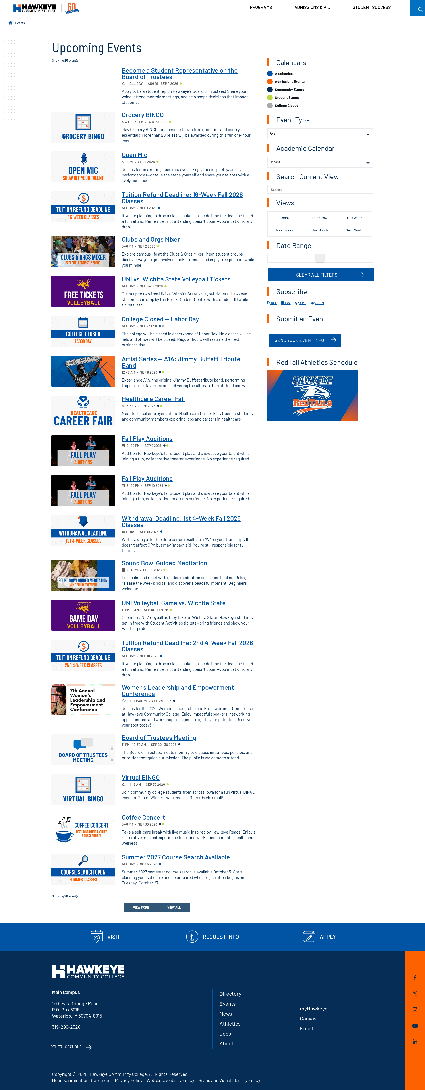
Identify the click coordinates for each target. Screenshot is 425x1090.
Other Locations (66, 1046)
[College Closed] (163, 326)
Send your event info (299, 340)
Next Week (284, 230)
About (227, 1043)
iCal (287, 303)
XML (302, 303)
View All (174, 907)
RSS (273, 303)
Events (20, 23)
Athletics (230, 1023)
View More (141, 907)
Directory (230, 993)
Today (284, 217)
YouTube (415, 1026)
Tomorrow (320, 217)
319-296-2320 (66, 1027)
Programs (261, 7)
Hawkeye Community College (46, 8)
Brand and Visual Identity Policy (229, 1080)
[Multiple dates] (123, 445)
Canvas (308, 1018)
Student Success (372, 7)
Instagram (415, 1010)
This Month (319, 230)
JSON (319, 303)
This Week (354, 217)
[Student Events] (181, 83)
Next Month (354, 230)
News (226, 1013)
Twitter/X (415, 994)
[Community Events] (160, 372)
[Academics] (159, 208)
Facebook (415, 978)
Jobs (225, 1033)
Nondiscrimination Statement (81, 1080)
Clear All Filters (316, 274)
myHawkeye (314, 1008)
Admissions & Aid (312, 7)
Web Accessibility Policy (170, 1080)
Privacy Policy (129, 1080)
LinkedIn (415, 1042)
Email (306, 1028)
